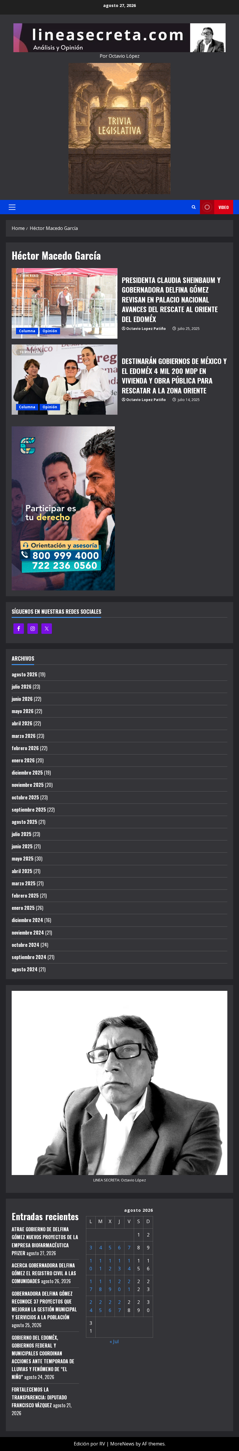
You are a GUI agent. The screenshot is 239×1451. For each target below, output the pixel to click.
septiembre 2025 (29, 809)
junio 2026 (22, 698)
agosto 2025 (24, 821)
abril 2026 (22, 723)
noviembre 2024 (28, 932)
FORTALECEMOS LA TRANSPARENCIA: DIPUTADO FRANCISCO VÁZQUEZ (39, 1397)
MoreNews (122, 1444)
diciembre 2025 (27, 772)
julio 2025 (21, 834)
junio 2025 (22, 846)
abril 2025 (22, 871)
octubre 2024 (25, 944)
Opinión (50, 330)
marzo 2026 (24, 735)
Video (224, 207)
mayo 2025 (23, 858)
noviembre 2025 (28, 784)
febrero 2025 (25, 895)
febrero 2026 (25, 748)
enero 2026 (23, 760)
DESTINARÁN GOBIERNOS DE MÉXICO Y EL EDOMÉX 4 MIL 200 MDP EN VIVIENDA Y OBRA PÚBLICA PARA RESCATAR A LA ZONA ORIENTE (64, 379)
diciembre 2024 (27, 920)
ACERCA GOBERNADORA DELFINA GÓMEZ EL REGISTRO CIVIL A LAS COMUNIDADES (44, 1273)
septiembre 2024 (29, 957)
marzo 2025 (24, 883)
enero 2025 (23, 907)
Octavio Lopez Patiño (146, 328)
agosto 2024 (25, 969)
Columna (27, 330)
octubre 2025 (25, 797)
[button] (12, 207)
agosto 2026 (24, 674)
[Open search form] (194, 207)
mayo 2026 (23, 711)
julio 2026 (21, 686)
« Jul (114, 1341)
